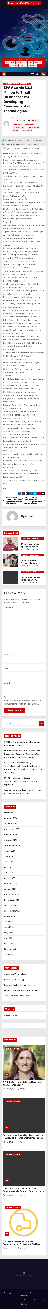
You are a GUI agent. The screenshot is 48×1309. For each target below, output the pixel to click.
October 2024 (10, 905)
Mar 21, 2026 (26, 566)
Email (7, 669)
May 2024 (8, 932)
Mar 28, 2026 (11, 1195)
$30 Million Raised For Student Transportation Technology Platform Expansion (21, 781)
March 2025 (9, 878)
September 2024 (12, 911)
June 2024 (9, 927)
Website (8, 683)
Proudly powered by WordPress (16, 1293)
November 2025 (11, 834)
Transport (37, 62)
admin (17, 118)
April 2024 (8, 938)
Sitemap (24, 1304)
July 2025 (8, 856)
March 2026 (9, 813)
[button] (37, 74)
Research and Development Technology (17, 84)
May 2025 (8, 867)
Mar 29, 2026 (11, 1142)
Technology (10, 62)
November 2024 (11, 900)
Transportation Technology (16, 996)
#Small (15, 131)
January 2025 (10, 889)
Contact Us (28, 1300)
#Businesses (17, 124)
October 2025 (10, 840)
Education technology (14, 979)
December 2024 (11, 894)
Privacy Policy (39, 1300)
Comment (9, 607)
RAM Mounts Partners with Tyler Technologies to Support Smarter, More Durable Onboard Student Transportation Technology (23, 1192)
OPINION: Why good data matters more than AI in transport (22, 1083)
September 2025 (12, 845)
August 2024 (9, 916)
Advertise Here (16, 1300)
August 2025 (9, 851)
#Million (36, 127)
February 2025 (10, 883)
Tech (30, 62)
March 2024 (9, 943)
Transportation (21, 62)
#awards (34, 121)
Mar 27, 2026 (11, 1248)
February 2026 (10, 818)
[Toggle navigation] (32, 74)
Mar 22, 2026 (26, 549)
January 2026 (10, 823)
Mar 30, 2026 (11, 1089)
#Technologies (26, 131)
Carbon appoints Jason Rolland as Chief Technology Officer (31, 579)
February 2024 (11, 949)
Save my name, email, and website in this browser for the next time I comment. (22, 702)
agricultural (33, 65)
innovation (14, 65)
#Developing (29, 124)
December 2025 (11, 829)
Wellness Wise (10, 1015)
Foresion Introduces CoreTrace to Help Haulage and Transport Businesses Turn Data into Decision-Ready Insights (22, 754)
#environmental (19, 127)
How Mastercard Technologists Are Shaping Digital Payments (33, 563)
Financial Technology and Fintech (19, 985)
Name (7, 654)
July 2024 (8, 921)
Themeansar (24, 1295)
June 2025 (9, 862)
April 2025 (8, 872)
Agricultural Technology (15, 974)
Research (23, 65)
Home (6, 1300)
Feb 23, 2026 (26, 582)
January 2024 (10, 954)
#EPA (29, 127)
